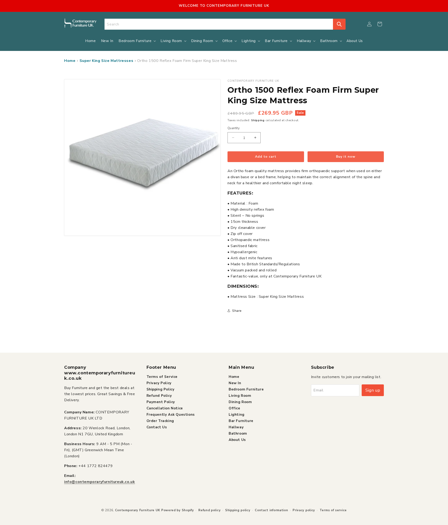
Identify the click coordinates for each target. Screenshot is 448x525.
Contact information (271, 510)
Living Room (240, 395)
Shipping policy (237, 510)
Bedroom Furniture (246, 389)
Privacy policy (304, 510)
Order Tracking (160, 420)
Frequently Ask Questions (171, 414)
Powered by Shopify (177, 510)
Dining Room (240, 401)
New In (235, 382)
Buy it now (345, 156)
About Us (237, 439)
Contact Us (157, 427)
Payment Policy (161, 401)
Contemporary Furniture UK (138, 510)
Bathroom (238, 433)
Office (234, 408)
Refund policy (209, 510)
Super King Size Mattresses (106, 60)
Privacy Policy (159, 382)
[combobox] (219, 24)
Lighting (237, 414)
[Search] (339, 24)
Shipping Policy (161, 389)
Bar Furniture (241, 420)
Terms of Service (162, 376)
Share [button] (237, 311)
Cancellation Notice (165, 408)
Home (69, 60)
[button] (379, 24)
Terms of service (333, 510)
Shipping (258, 120)
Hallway (236, 427)
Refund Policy (159, 395)
